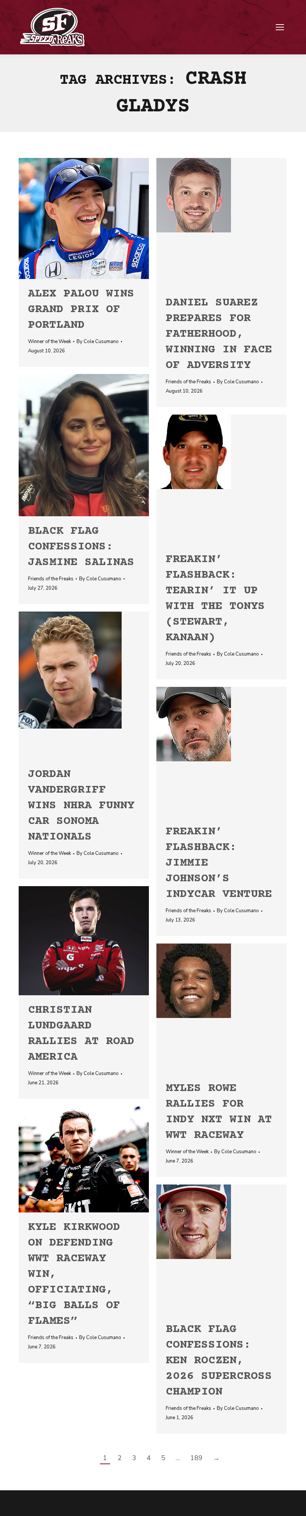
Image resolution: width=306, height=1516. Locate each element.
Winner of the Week (49, 341)
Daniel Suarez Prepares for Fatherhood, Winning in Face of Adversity (219, 334)
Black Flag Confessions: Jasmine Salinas (81, 547)
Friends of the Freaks (188, 381)
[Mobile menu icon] (279, 27)
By (97, 341)
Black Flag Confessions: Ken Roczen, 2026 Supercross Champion (219, 1361)
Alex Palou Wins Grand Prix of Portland (81, 310)
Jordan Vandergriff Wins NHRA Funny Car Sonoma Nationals (81, 806)
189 (196, 1457)
